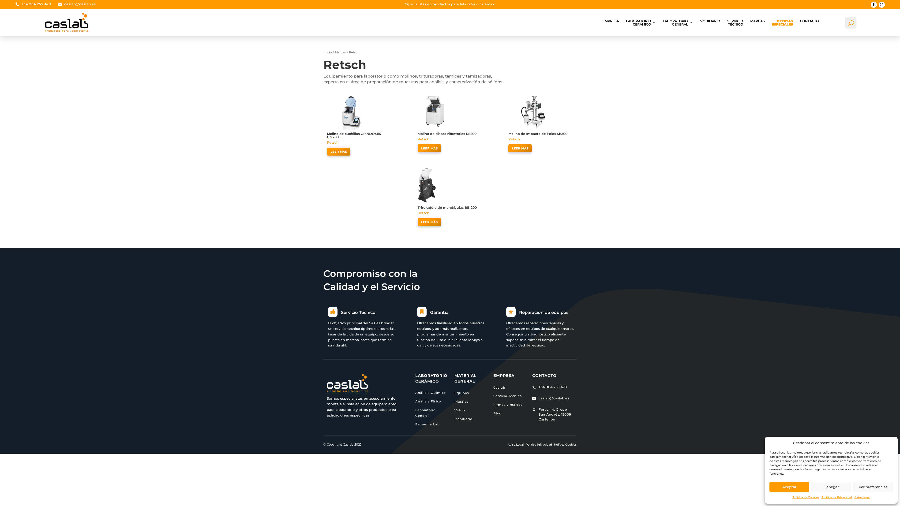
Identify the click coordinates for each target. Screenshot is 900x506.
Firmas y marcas (508, 404)
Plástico (461, 401)
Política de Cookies (805, 497)
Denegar (831, 487)
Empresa (611, 21)
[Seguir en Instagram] (882, 5)
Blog (497, 413)
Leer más (338, 151)
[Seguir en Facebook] (874, 5)
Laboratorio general (675, 22)
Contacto (809, 21)
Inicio (327, 52)
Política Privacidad (539, 444)
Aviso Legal (862, 497)
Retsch (333, 142)
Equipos (461, 393)
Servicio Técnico (735, 22)
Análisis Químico (430, 392)
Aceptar (789, 487)
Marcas (757, 21)
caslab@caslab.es (80, 4)
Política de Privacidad (836, 497)
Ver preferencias (873, 487)
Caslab (499, 387)
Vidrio (459, 410)
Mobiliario (710, 21)
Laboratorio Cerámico (638, 22)
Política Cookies (565, 444)
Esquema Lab (427, 424)
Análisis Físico (428, 401)
